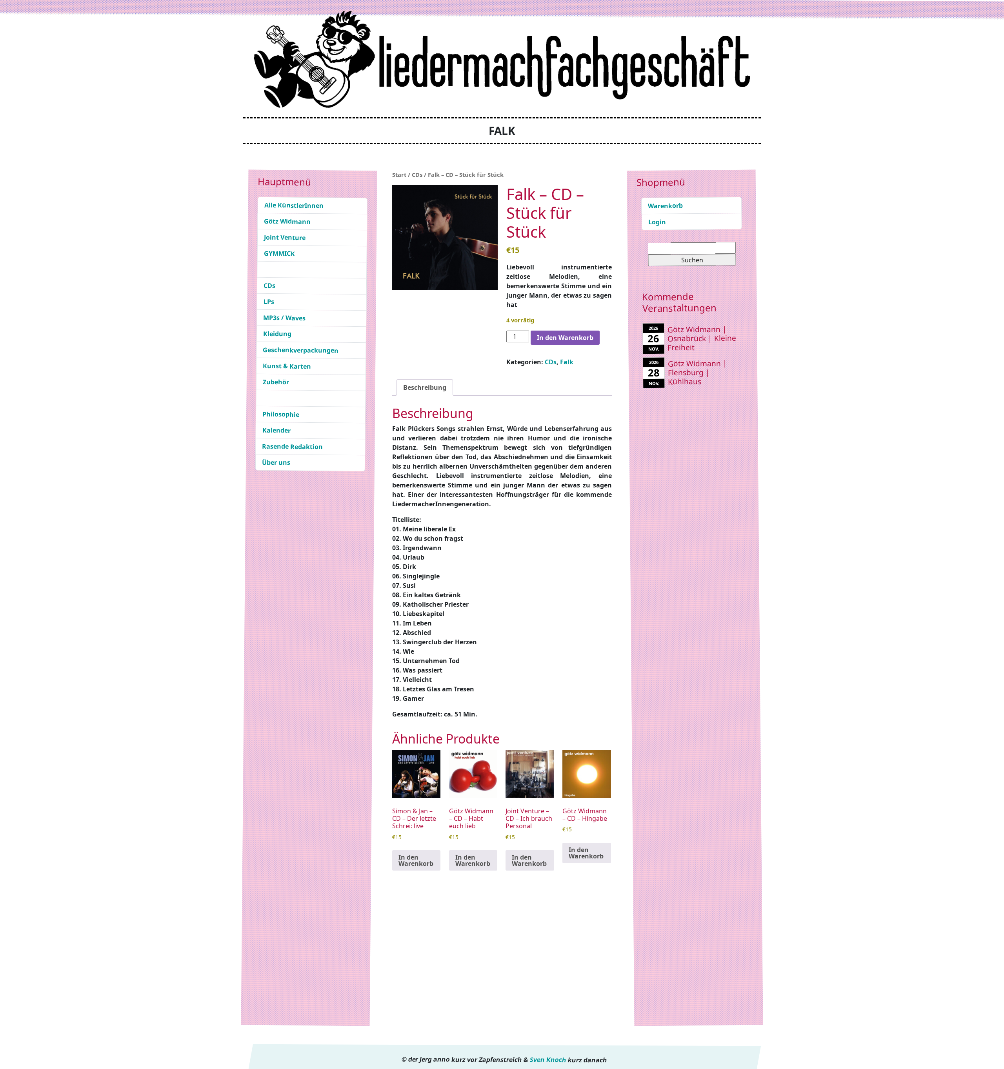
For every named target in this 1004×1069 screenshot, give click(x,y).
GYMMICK (279, 253)
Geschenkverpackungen (300, 350)
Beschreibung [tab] (424, 387)
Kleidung (277, 333)
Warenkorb (665, 205)
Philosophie (280, 414)
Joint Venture (285, 237)
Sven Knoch (548, 1059)
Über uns (276, 462)
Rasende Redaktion (292, 446)
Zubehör (276, 382)
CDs (269, 285)
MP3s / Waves (284, 317)
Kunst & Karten (287, 366)
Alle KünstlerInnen (294, 205)
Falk (566, 362)
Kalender (276, 430)
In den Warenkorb (565, 337)
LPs (268, 301)
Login (657, 222)
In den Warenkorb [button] (415, 860)
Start (399, 174)
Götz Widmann (287, 221)
